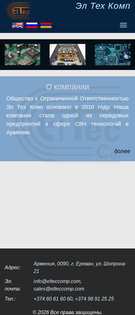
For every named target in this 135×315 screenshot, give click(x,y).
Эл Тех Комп (103, 6)
